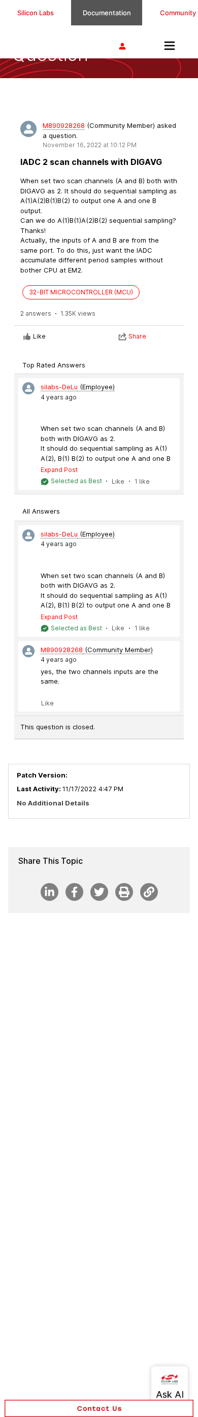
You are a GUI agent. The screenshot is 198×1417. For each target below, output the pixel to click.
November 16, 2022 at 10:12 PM (90, 145)
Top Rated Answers (53, 365)
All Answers (41, 511)
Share (137, 336)
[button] (99, 1408)
